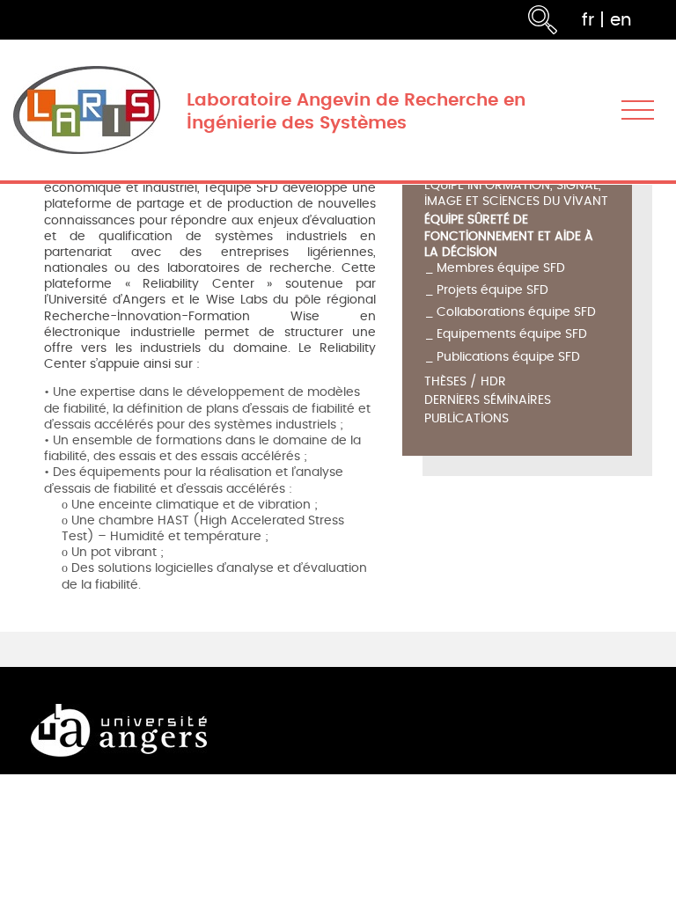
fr (588, 19)
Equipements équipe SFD (512, 334)
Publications (466, 419)
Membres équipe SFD (501, 268)
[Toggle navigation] (638, 110)
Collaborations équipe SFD (516, 312)
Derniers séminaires (487, 400)
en (621, 19)
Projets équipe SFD (492, 290)
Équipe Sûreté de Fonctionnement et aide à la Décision (508, 236)
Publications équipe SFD (508, 357)
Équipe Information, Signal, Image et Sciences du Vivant (516, 194)
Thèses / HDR (465, 382)
